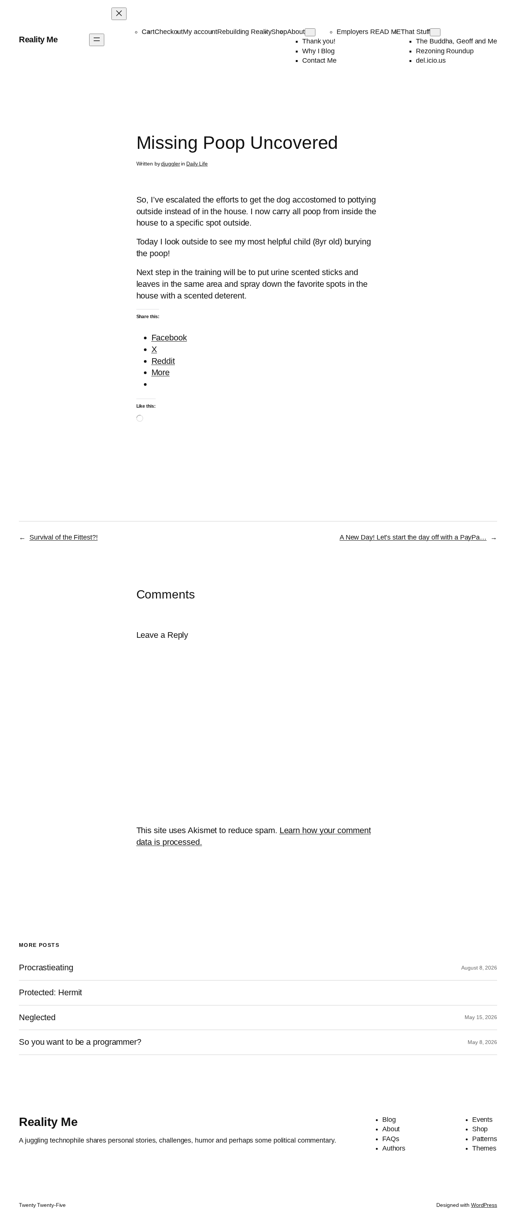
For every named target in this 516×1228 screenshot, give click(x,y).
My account (200, 32)
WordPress (484, 1205)
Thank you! (318, 41)
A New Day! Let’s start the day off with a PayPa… (413, 537)
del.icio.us (431, 60)
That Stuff (415, 32)
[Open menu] (96, 40)
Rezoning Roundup (444, 51)
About (296, 32)
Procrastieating (46, 967)
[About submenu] (310, 32)
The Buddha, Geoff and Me (456, 41)
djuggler (170, 164)
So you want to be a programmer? (80, 1042)
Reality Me (38, 39)
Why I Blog (318, 51)
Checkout (168, 32)
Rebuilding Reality (244, 32)
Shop (279, 32)
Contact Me (319, 60)
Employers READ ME (369, 32)
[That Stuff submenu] (435, 32)
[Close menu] (119, 14)
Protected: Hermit (50, 992)
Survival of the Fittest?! (63, 537)
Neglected (37, 1017)
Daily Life (197, 164)
